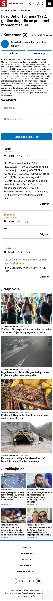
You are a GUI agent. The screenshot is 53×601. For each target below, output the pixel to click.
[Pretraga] (34, 3)
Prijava (13, 53)
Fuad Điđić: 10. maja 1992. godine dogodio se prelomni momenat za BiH (25, 21)
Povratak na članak (43, 34)
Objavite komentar (27, 137)
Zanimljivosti (7, 490)
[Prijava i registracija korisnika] (38, 3)
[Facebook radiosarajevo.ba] (14, 581)
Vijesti (5, 10)
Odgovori (44, 203)
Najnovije (12, 289)
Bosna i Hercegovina (20, 10)
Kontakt (26, 559)
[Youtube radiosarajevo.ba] (39, 581)
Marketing (26, 547)
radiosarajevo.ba (36, 590)
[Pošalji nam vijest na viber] (31, 581)
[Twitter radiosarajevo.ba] (22, 581)
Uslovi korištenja (26, 571)
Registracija (39, 53)
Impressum (27, 553)
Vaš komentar (8, 99)
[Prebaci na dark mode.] (30, 3)
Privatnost (26, 565)
